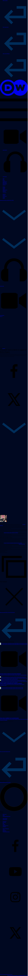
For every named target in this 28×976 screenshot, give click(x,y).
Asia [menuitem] (3, 179)
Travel (4, 829)
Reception (4, 822)
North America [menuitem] (5, 183)
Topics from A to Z (5, 825)
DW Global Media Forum (6, 816)
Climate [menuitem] (4, 186)
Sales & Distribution (6, 828)
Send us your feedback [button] (3, 552)
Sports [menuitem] (4, 198)
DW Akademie (5, 819)
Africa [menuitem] (3, 178)
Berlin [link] (10, 782)
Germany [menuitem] (4, 184)
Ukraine (1, 200)
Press (3, 815)
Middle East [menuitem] (4, 182)
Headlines (4, 826)
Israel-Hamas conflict (5, 200)
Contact (4, 824)
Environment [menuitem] (5, 196)
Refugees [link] (1, 782)
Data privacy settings (24, 975)
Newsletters (4, 821)
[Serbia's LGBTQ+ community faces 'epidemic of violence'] (14, 680)
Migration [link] (4, 782)
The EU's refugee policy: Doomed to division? (11, 532)
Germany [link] (7, 782)
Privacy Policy (9, 975)
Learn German (5, 818)
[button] (14, 110)
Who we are (4, 814)
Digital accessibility (18, 975)
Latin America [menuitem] (5, 181)
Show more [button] (2, 722)
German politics (11, 200)
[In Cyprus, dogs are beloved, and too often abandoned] (14, 644)
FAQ (3, 823)
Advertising (4, 830)
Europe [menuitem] (4, 180)
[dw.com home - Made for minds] (14, 88)
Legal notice (14, 975)
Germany (3, 348)
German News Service (6, 831)
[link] (1, 316)
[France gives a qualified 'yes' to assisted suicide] (14, 688)
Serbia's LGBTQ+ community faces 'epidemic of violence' (11, 683)
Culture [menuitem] (4, 197)
